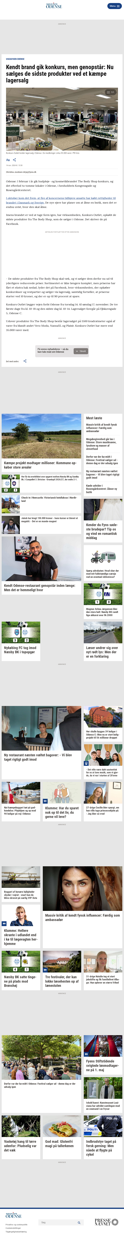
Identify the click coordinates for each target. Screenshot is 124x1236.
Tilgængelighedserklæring (16, 1232)
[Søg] (79, 1222)
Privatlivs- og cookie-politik (16, 1225)
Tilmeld (83, 351)
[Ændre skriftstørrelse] (8, 160)
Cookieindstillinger (13, 1228)
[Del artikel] (14, 160)
